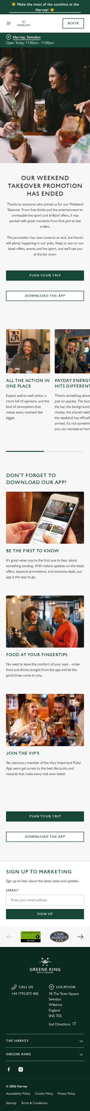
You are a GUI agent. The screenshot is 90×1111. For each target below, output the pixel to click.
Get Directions (59, 1024)
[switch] (78, 562)
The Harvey (17, 1041)
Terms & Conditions (34, 1103)
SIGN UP (45, 914)
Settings (69, 609)
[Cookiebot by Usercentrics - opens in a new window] (65, 468)
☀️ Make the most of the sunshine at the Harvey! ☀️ (45, 7)
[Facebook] (9, 1069)
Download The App (45, 296)
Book (73, 23)
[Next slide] (80, 936)
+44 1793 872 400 (24, 993)
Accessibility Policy (18, 1093)
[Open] (9, 23)
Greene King (18, 1054)
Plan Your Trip (45, 275)
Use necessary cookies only (45, 639)
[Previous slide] (9, 936)
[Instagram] (21, 1069)
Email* (12, 890)
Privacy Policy (66, 1093)
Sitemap (11, 1103)
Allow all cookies (45, 624)
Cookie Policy (44, 1093)
